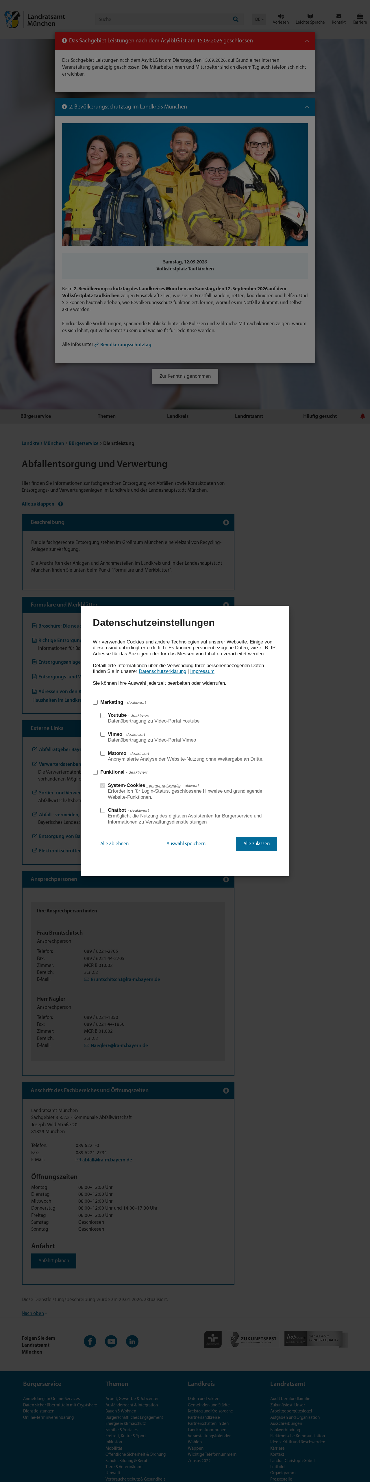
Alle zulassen (256, 843)
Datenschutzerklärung (162, 671)
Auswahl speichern (186, 843)
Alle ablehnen (114, 843)
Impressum (202, 671)
